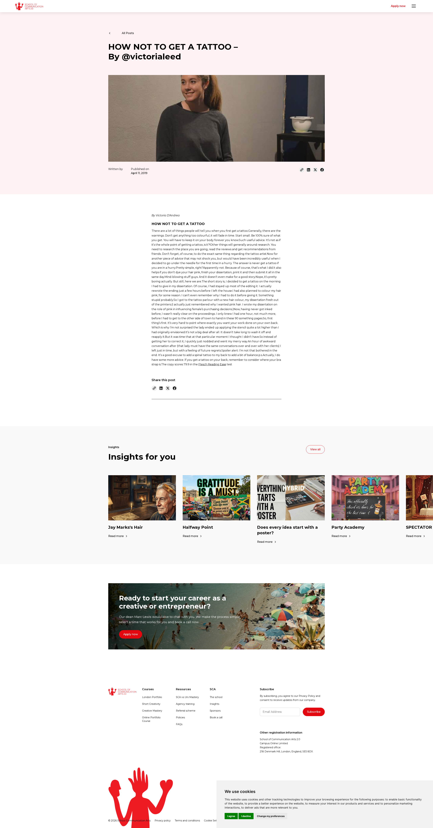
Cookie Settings (213, 820)
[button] (414, 6)
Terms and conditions (187, 820)
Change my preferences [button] (271, 816)
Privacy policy (163, 820)
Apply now (398, 6)
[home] (29, 6)
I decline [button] (246, 816)
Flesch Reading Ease (212, 364)
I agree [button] (231, 816)
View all (315, 449)
